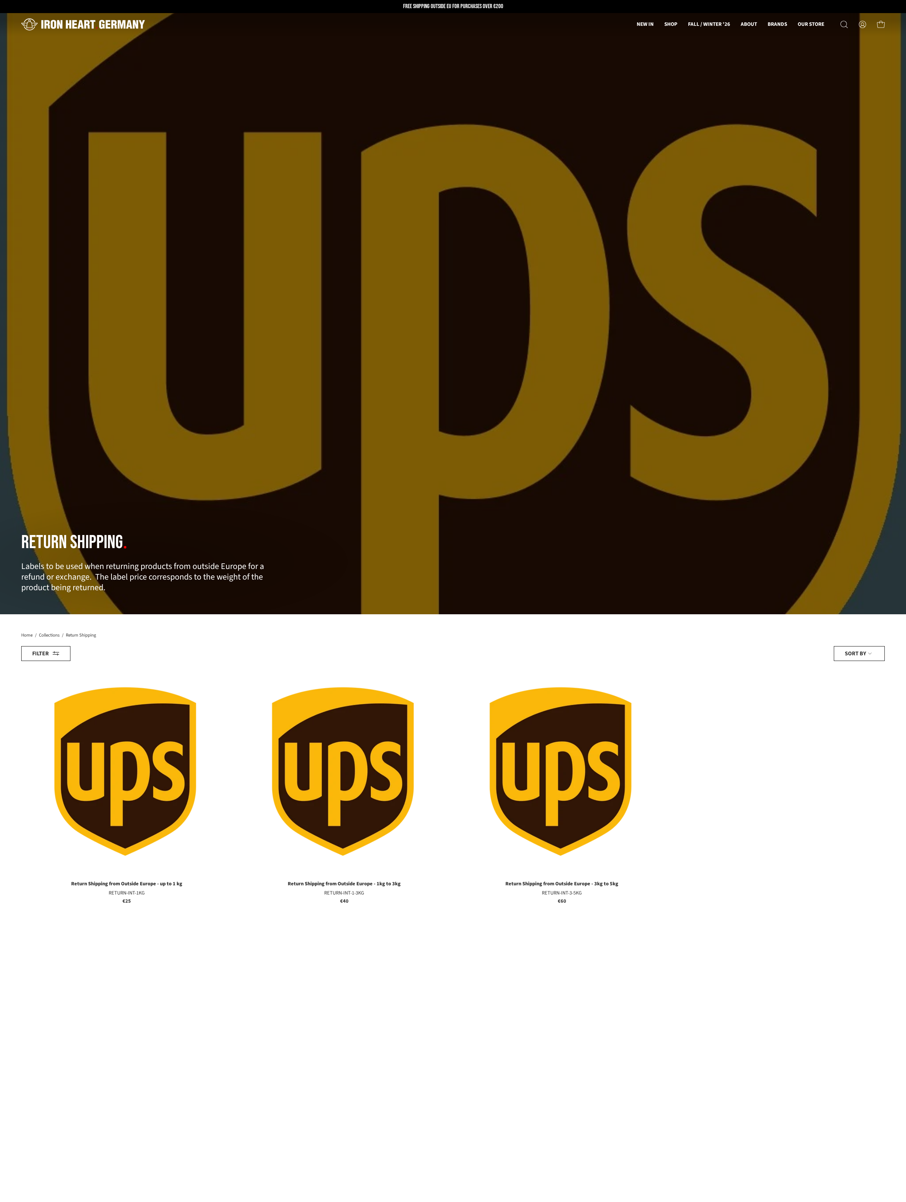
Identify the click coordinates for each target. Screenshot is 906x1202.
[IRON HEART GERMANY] (83, 24)
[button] (748, 24)
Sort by (855, 653)
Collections (49, 635)
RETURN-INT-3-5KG (562, 893)
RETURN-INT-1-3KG (344, 893)
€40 (344, 901)
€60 (562, 901)
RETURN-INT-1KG (127, 893)
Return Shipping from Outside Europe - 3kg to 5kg (561, 883)
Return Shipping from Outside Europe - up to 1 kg (126, 883)
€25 (126, 901)
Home (27, 635)
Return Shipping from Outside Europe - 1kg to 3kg (344, 883)
